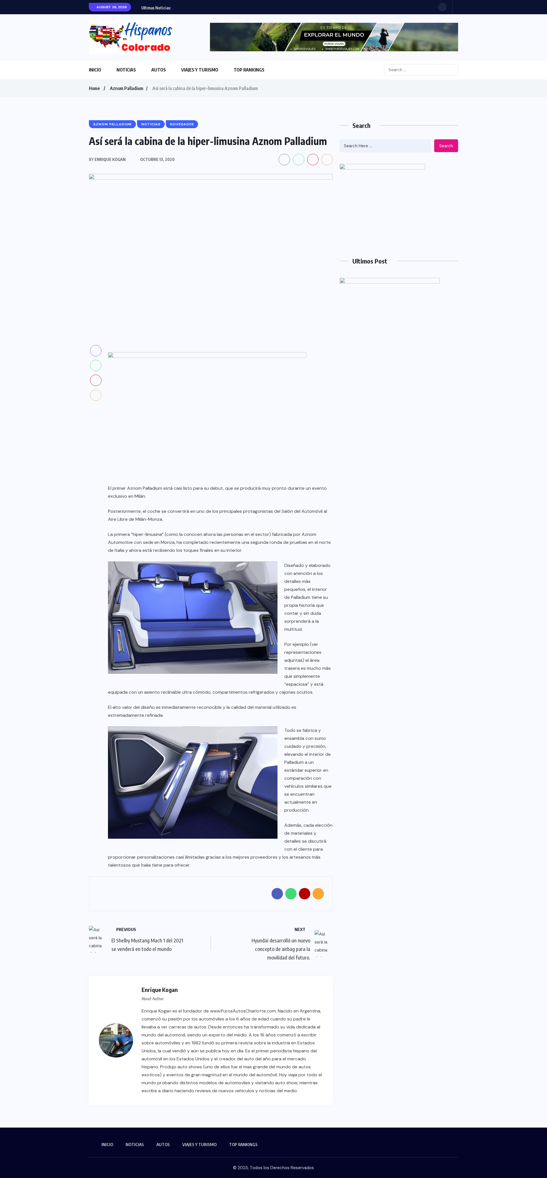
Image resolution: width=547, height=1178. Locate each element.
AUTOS (158, 70)
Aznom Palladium (126, 88)
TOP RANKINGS (249, 70)
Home (94, 88)
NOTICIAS (126, 70)
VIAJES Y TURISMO (199, 70)
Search (446, 146)
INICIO (95, 70)
